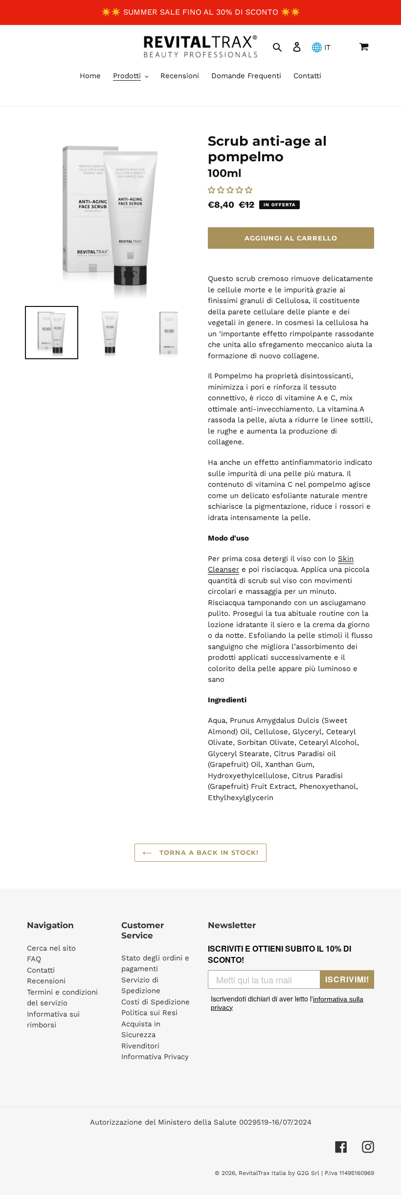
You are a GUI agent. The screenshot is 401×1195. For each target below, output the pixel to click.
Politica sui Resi (149, 1012)
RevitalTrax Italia (262, 1173)
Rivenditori (140, 1046)
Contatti (41, 970)
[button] (231, 190)
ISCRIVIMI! (347, 979)
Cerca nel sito (51, 948)
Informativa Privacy (155, 1056)
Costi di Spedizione (155, 1002)
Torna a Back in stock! (208, 852)
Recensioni (46, 981)
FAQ (34, 959)
